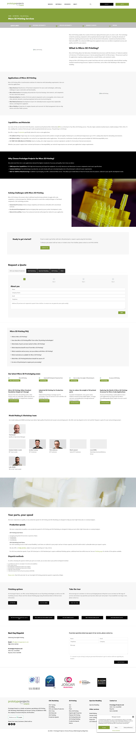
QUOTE (122, 4)
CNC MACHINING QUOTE (68, 633)
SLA (70, 722)
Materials (58, 4)
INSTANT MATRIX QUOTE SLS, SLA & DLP (19, 634)
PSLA (70, 724)
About (75, 4)
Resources (67, 4)
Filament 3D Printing (74, 730)
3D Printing (16, 16)
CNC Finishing (52, 730)
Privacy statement (116, 730)
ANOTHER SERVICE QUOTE (117, 633)
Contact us (45, 247)
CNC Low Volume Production (56, 724)
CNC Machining (44, 618)
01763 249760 (14, 659)
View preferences (128, 727)
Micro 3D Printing (106, 380)
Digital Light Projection (75, 728)
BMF (59, 127)
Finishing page (99, 567)
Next (122, 312)
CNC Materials (52, 728)
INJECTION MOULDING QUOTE (92, 633)
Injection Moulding (94, 720)
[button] (133, 717)
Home (9, 16)
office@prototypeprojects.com (20, 657)
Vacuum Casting (93, 731)
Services (50, 4)
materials (21, 132)
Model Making (93, 729)
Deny (116, 727)
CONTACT (107, 4)
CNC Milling (52, 722)
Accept (104, 727)
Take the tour (74, 618)
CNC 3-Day (52, 726)
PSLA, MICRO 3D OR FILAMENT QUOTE (43, 633)
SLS (70, 720)
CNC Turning (52, 720)
